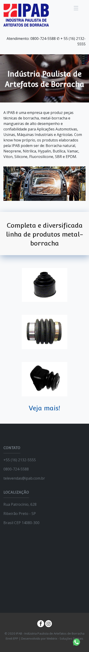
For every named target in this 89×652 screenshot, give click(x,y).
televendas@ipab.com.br (24, 478)
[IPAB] (26, 14)
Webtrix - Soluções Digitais (65, 638)
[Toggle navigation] (76, 8)
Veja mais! (44, 408)
